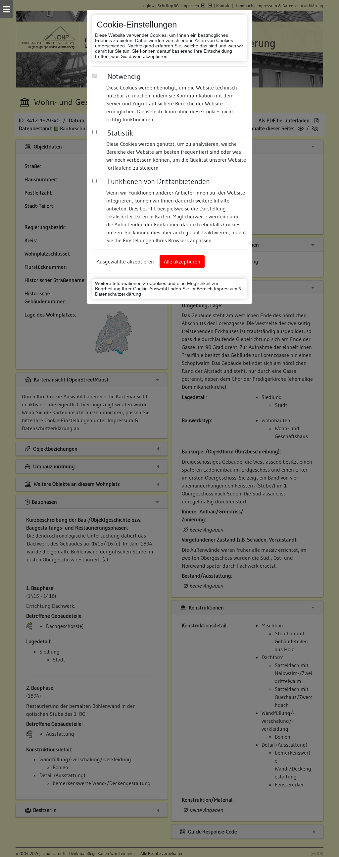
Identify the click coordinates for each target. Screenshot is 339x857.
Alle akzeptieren (182, 261)
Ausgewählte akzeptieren (125, 261)
